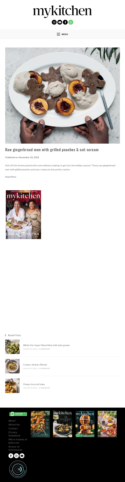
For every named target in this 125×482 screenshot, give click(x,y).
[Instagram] (54, 22)
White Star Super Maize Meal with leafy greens (46, 345)
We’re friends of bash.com (18, 441)
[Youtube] (59, 22)
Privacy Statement (14, 434)
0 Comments (44, 349)
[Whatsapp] (70, 22)
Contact (13, 428)
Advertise (14, 424)
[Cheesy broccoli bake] (12, 385)
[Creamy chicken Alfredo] (12, 366)
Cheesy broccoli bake (34, 384)
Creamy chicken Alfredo (35, 364)
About (12, 420)
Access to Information (15, 448)
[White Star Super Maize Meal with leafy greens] (12, 347)
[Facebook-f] (65, 22)
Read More (10, 177)
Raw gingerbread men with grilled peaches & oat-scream (52, 149)
